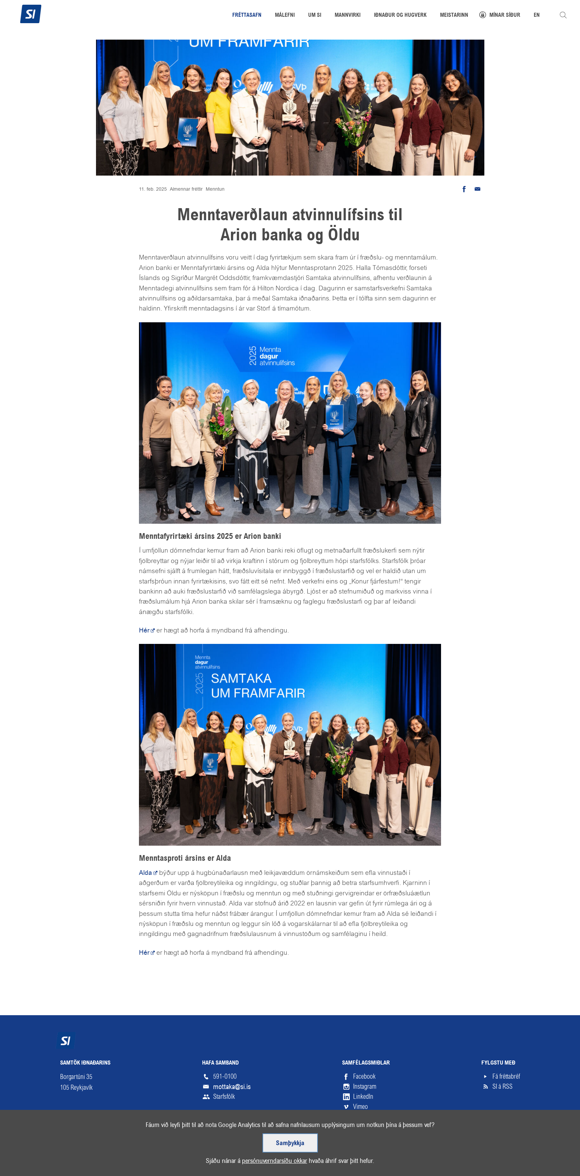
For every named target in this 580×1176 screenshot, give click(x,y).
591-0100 (225, 1076)
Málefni (285, 15)
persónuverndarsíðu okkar (274, 1161)
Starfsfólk (224, 1096)
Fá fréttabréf (506, 1076)
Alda (145, 873)
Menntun (215, 189)
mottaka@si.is (232, 1087)
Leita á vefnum (563, 15)
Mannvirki (347, 15)
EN (537, 15)
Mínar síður (504, 15)
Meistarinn (454, 15)
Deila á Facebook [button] (464, 189)
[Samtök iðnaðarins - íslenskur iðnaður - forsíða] (30, 13)
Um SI (314, 15)
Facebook (364, 1076)
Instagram (364, 1086)
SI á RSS (502, 1086)
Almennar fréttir (186, 189)
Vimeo (360, 1107)
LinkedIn (363, 1096)
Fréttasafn (246, 15)
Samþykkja (290, 1143)
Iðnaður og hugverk (400, 15)
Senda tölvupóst (477, 189)
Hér (144, 630)
